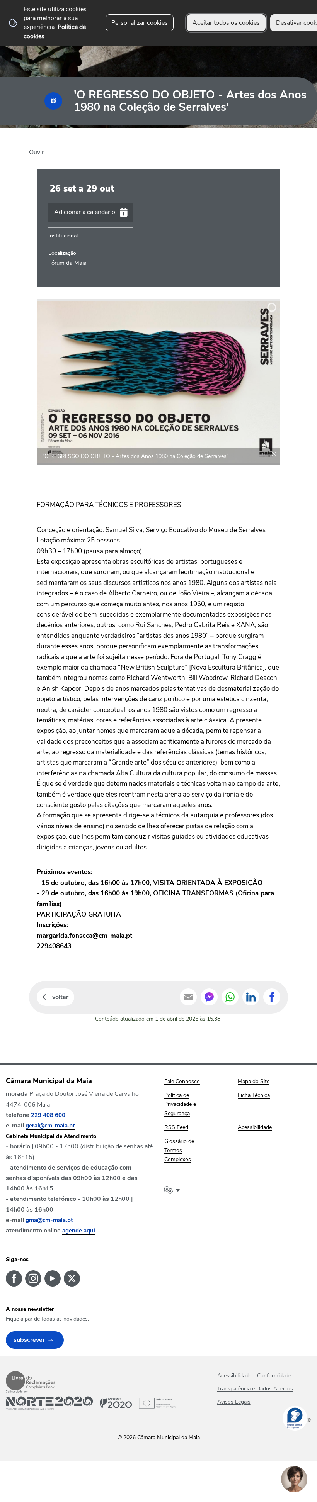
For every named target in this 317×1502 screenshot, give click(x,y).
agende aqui (78, 1230)
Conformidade (274, 1375)
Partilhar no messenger (209, 996)
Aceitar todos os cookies (226, 23)
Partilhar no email (188, 996)
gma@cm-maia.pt (49, 1220)
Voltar (60, 997)
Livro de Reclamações (30, 1380)
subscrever (29, 1340)
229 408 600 (48, 1115)
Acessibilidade (234, 1375)
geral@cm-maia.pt (50, 1125)
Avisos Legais (234, 1401)
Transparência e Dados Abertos (255, 1388)
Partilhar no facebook (271, 996)
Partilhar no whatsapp (230, 996)
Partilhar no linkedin (250, 996)
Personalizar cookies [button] (139, 23)
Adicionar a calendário (84, 212)
